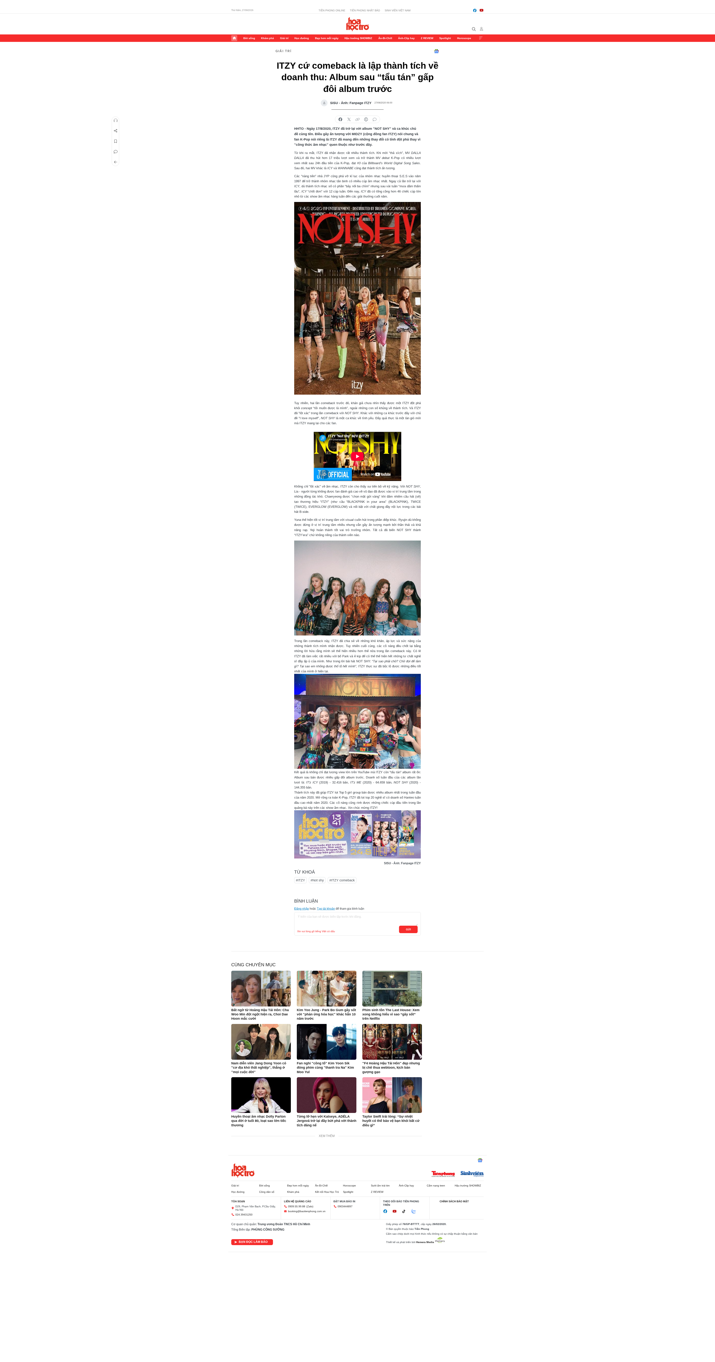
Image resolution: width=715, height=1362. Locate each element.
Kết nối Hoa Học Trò (327, 1191)
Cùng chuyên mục (253, 964)
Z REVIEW (427, 38)
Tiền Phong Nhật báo (365, 10)
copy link (357, 119)
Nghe (115, 120)
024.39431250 (243, 1214)
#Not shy (317, 880)
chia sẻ (340, 119)
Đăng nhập (301, 908)
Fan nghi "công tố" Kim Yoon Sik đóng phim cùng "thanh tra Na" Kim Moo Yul (325, 1067)
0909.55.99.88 (296, 1206)
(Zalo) (309, 1206)
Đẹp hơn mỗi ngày (327, 38)
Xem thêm (481, 38)
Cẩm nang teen (436, 1185)
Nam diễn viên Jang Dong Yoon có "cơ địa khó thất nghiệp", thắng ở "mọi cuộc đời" (258, 1067)
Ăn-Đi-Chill (385, 38)
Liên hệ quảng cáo (297, 1201)
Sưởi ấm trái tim (380, 1185)
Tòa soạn (238, 1201)
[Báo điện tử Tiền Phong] (443, 1174)
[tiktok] (406, 1211)
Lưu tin (115, 141)
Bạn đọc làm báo (253, 1241)
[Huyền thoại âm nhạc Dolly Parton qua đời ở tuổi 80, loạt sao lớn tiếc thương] (261, 1095)
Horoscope (464, 38)
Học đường (301, 38)
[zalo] (416, 1211)
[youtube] (481, 10)
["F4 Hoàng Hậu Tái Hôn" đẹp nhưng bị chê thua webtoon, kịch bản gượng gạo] (392, 1042)
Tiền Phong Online (332, 10)
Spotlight (445, 38)
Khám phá (267, 38)
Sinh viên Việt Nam (398, 10)
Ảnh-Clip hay (406, 38)
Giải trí (284, 38)
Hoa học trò (243, 1170)
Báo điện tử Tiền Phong (357, 24)
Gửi (408, 929)
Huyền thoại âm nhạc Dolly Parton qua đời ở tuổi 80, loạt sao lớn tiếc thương (258, 1121)
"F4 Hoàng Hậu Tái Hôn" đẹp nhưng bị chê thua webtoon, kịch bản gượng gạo (391, 1067)
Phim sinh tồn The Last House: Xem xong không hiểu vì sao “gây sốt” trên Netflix (391, 1014)
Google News (436, 51)
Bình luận (115, 151)
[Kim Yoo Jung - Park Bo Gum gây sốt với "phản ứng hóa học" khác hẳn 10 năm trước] (326, 988)
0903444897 (345, 1206)
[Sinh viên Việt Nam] (472, 1174)
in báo (366, 119)
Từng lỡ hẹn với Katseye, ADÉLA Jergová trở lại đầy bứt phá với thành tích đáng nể (326, 1121)
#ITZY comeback (342, 880)
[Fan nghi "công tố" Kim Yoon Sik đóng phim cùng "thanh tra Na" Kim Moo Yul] (326, 1042)
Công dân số (266, 1191)
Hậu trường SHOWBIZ (358, 38)
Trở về (115, 162)
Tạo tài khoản (326, 908)
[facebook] (475, 10)
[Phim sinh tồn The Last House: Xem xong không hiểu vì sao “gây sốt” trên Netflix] (392, 988)
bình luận (374, 119)
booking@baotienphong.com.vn (306, 1211)
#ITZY (300, 880)
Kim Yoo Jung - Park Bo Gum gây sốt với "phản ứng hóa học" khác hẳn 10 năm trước (326, 1014)
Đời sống (249, 38)
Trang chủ (234, 38)
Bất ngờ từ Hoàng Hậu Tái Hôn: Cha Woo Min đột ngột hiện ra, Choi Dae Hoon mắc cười (260, 1014)
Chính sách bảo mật (454, 1201)
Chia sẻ (115, 131)
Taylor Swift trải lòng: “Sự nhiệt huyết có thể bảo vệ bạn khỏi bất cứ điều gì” (391, 1121)
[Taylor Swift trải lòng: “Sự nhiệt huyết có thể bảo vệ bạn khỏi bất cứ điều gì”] (392, 1095)
